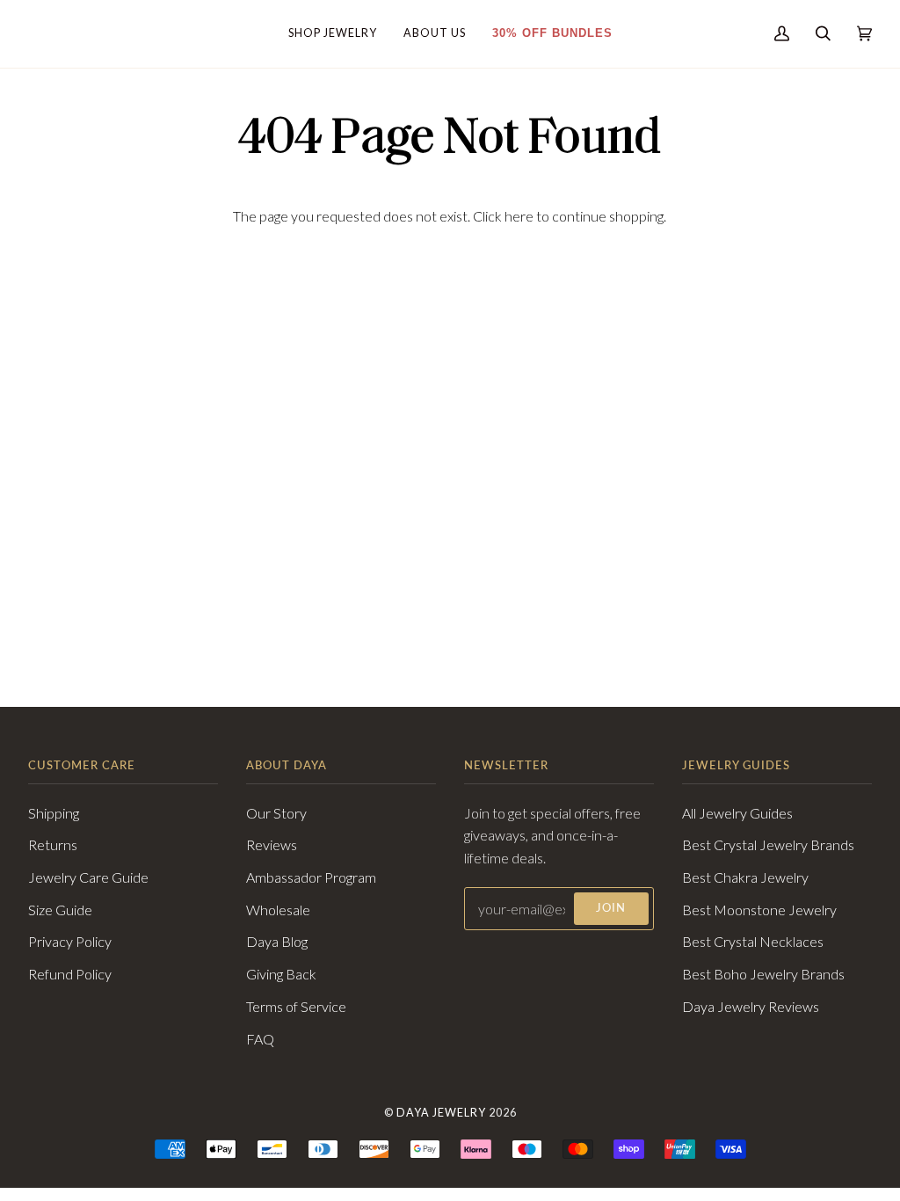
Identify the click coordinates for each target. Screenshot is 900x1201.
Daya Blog (277, 941)
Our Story (276, 812)
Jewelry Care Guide (88, 877)
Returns (52, 844)
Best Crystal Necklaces (753, 941)
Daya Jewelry (441, 1112)
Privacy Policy (70, 941)
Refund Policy (70, 973)
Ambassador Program (311, 877)
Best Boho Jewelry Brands (763, 973)
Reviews (271, 844)
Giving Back (281, 973)
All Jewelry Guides (737, 812)
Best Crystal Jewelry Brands (768, 844)
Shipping (53, 812)
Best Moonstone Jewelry (759, 909)
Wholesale (278, 909)
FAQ (260, 1038)
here (518, 215)
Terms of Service (296, 1006)
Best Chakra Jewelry (745, 877)
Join (611, 907)
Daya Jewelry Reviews (750, 1006)
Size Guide (60, 909)
